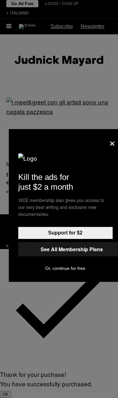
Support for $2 (65, 232)
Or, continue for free (65, 268)
